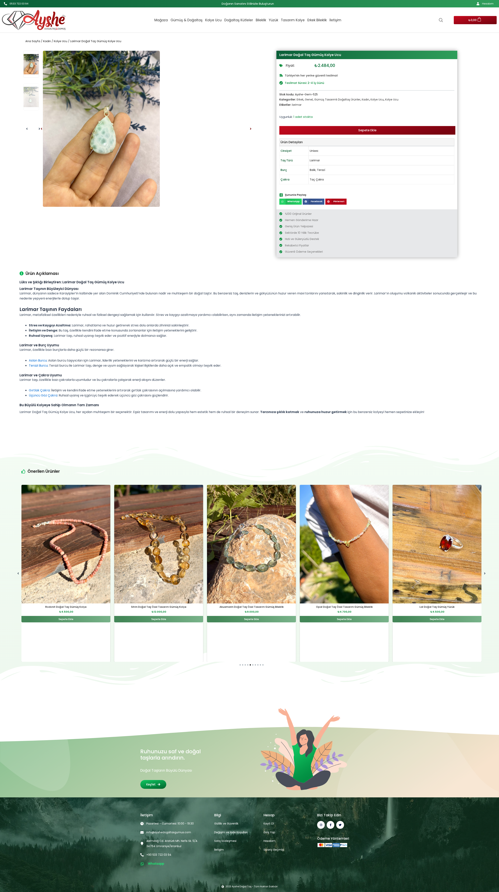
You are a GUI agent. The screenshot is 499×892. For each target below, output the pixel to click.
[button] (41, 128)
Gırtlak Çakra (39, 390)
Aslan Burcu (38, 360)
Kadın (47, 41)
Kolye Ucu (213, 20)
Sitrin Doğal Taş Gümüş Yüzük (437, 607)
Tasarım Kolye (293, 20)
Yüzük (273, 20)
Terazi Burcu (38, 365)
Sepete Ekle (367, 130)
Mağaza (161, 20)
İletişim (335, 20)
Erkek (300, 99)
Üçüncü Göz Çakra (43, 395)
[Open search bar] (441, 20)
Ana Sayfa (32, 41)
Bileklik (261, 20)
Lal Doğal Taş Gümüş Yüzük (344, 607)
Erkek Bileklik (317, 20)
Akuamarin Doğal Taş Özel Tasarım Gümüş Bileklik (159, 607)
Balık (313, 170)
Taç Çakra (317, 179)
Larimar (315, 160)
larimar (297, 105)
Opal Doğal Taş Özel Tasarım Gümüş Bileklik (251, 607)
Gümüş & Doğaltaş (187, 20)
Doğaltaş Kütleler (238, 20)
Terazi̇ (321, 170)
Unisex (314, 151)
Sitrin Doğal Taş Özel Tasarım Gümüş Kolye (66, 607)
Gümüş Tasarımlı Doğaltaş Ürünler (337, 99)
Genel (309, 99)
